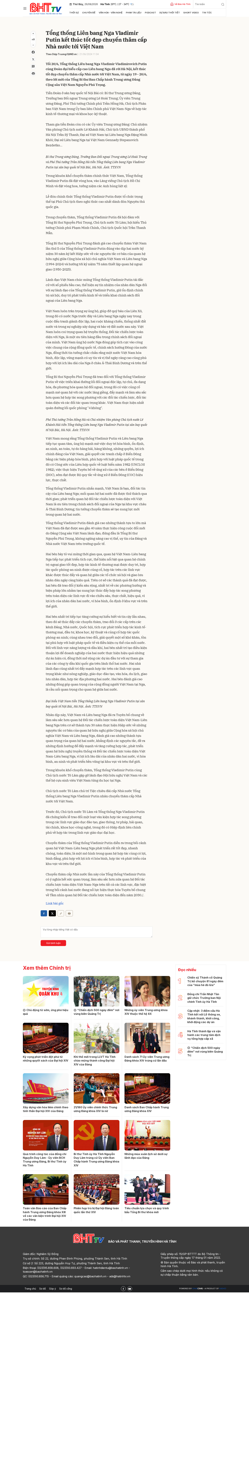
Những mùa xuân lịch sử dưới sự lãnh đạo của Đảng (146, 1155)
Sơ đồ (42, 1288)
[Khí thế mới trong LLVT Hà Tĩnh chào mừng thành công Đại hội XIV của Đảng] (96, 1038)
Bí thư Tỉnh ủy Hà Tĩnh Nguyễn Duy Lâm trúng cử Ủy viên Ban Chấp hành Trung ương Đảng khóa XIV (96, 1159)
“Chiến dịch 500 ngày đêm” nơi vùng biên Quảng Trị (96, 1011)
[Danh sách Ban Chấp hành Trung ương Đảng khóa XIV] (147, 1088)
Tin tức (207, 12)
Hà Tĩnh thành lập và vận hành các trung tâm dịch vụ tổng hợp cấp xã (204, 1035)
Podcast (150, 12)
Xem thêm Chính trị (47, 968)
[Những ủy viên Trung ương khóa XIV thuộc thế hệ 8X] (147, 991)
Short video (191, 12)
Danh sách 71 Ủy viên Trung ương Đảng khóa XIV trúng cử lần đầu (146, 1058)
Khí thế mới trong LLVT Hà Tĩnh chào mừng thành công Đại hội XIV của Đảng (95, 1060)
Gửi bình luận (53, 943)
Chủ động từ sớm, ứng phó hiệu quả (45, 1011)
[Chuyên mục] (25, 8)
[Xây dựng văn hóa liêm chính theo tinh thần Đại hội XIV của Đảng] (46, 1088)
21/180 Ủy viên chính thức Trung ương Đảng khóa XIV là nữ (95, 1109)
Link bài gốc (55, 903)
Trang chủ (30, 1288)
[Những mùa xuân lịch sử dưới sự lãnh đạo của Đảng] (147, 1135)
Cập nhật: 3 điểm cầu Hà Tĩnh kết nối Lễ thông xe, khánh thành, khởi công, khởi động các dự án (204, 1016)
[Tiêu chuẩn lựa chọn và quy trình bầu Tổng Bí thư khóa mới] (147, 1189)
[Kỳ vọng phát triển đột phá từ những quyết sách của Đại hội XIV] (46, 1038)
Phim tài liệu (133, 12)
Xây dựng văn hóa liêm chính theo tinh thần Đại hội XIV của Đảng (45, 1109)
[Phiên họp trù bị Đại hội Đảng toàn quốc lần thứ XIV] (96, 1189)
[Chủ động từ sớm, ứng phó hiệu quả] (46, 991)
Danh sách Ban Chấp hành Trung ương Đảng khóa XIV (146, 1109)
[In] (69, 913)
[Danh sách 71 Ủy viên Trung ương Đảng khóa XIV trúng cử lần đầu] (147, 1038)
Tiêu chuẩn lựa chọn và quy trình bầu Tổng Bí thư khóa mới (146, 1210)
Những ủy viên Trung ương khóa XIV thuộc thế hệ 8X (146, 1011)
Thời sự (74, 12)
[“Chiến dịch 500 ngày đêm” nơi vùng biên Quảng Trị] (96, 991)
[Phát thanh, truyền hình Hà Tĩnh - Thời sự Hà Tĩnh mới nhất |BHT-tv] (45, 8)
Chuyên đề (88, 12)
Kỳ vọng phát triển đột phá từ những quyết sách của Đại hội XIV (45, 1058)
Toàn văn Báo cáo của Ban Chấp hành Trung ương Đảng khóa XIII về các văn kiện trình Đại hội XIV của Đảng (44, 1214)
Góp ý (52, 1288)
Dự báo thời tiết (169, 12)
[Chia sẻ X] (52, 913)
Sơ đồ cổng (65, 1288)
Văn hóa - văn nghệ (110, 12)
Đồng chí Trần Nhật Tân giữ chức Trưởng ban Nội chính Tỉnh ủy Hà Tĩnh (204, 997)
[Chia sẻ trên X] (33, 59)
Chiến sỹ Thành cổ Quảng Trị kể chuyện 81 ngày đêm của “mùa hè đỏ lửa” (205, 981)
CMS (197, 1288)
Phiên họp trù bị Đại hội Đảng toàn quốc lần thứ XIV (96, 1210)
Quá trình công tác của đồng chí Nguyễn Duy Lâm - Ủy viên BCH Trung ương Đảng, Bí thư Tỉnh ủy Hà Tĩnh (44, 1159)
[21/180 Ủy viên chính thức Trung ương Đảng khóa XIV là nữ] (96, 1088)
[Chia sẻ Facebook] (33, 52)
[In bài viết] (33, 73)
